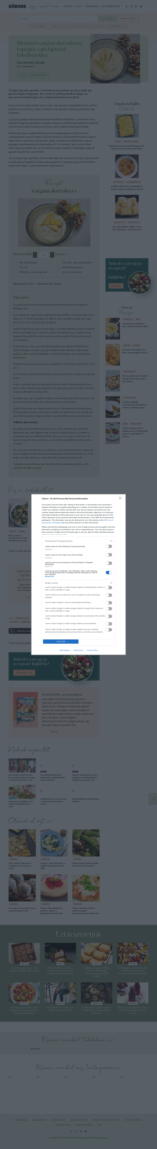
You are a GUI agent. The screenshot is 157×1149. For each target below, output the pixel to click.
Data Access (78, 650)
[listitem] (78, 541)
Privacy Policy (92, 650)
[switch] (109, 546)
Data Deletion (64, 650)
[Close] (121, 499)
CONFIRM (60, 642)
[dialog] (78, 574)
